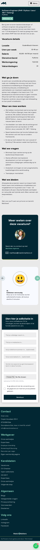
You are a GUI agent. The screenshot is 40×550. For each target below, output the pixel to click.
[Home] (3, 3)
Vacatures (5, 465)
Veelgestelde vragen (9, 499)
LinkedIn (4, 519)
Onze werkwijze (7, 439)
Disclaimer (5, 508)
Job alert (4, 475)
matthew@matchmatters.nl (20, 253)
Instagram (5, 522)
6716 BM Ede (6, 422)
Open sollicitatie (7, 472)
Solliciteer (6, 19)
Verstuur (20, 397)
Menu (35, 3)
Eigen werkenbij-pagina (10, 454)
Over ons (4, 416)
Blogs (3, 495)
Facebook (5, 526)
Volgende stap (6, 484)
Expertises (5, 442)
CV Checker (6, 468)
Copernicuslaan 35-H (9, 419)
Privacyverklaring (8, 502)
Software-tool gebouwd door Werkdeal (16, 539)
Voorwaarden (6, 505)
